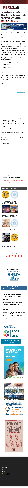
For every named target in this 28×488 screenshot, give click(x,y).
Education (4, 463)
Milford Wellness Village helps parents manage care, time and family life (12, 303)
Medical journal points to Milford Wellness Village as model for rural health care (13, 293)
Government (5, 456)
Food (3, 462)
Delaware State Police (6, 21)
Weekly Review (5, 471)
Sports (3, 469)
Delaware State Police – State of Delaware (11, 184)
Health (3, 465)
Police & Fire (14, 21)
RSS (18, 21)
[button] (24, 6)
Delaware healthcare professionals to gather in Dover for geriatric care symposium (14, 313)
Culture (4, 458)
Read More (5, 299)
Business (4, 460)
